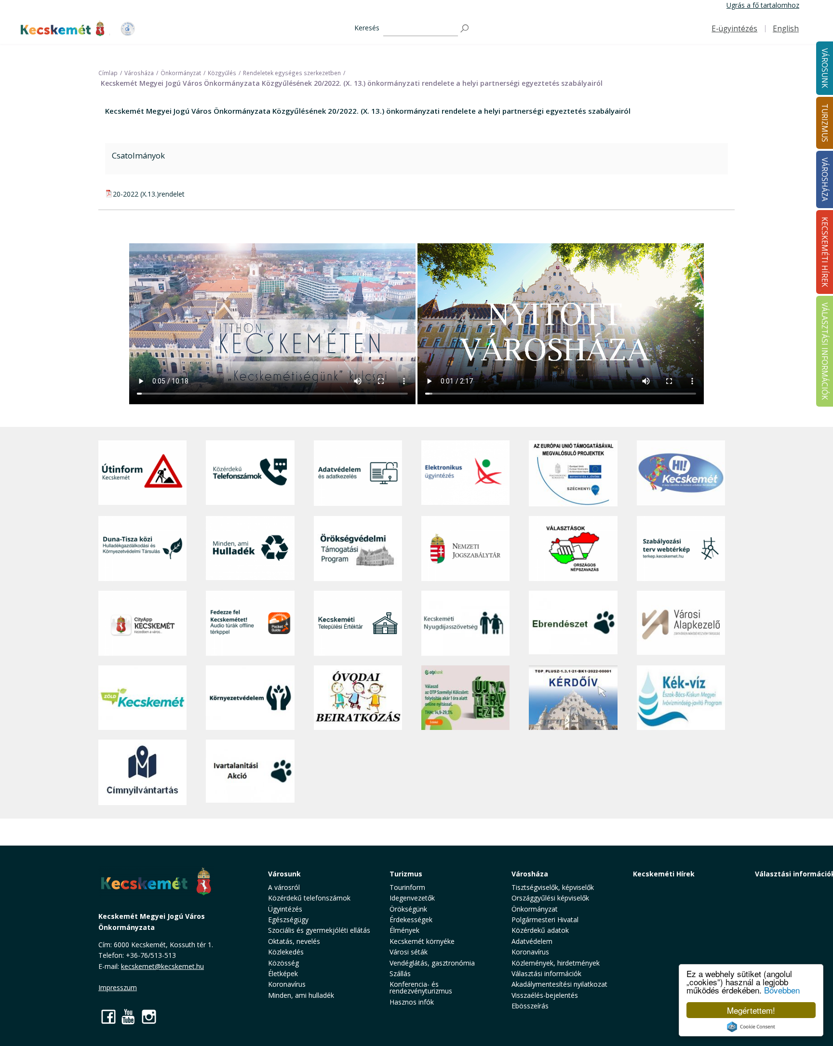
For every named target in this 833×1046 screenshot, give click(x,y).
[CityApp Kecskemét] (142, 623)
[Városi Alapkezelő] (681, 623)
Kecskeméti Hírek (664, 873)
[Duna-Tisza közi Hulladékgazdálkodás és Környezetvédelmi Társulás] (142, 548)
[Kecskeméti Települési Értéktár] (358, 623)
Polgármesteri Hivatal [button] (544, 919)
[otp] (465, 697)
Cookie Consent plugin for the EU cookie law (751, 1026)
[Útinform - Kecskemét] (142, 473)
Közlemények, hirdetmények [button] (555, 962)
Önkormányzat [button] (534, 909)
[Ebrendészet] (573, 623)
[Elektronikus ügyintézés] (465, 473)
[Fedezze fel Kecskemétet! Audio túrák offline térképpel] (250, 623)
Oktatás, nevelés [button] (294, 941)
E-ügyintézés (734, 28)
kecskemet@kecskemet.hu (162, 966)
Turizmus (406, 873)
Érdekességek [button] (411, 919)
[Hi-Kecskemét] (681, 473)
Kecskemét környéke (422, 941)
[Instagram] (149, 1016)
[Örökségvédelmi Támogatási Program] (358, 548)
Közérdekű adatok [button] (540, 930)
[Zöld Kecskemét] (142, 697)
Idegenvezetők (412, 897)
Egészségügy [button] (288, 919)
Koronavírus (287, 984)
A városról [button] (284, 887)
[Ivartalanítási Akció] (250, 772)
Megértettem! (751, 1010)
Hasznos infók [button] (412, 1001)
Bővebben (782, 990)
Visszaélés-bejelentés (544, 995)
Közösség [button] (283, 962)
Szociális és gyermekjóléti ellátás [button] (319, 930)
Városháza (529, 873)
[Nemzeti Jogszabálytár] (465, 548)
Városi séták (409, 951)
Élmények (404, 930)
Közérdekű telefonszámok (309, 897)
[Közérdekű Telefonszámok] (250, 473)
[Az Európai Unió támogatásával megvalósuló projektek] (573, 473)
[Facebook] (108, 1016)
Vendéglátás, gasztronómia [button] (432, 962)
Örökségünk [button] (408, 909)
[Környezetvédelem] (250, 697)
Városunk (284, 873)
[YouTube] (129, 1016)
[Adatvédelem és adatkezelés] (358, 473)
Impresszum (117, 987)
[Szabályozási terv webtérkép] (681, 548)
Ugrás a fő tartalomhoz (762, 5)
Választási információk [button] (546, 973)
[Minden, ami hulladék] (250, 548)
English (786, 28)
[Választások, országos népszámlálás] (573, 548)
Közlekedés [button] (286, 951)
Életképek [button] (283, 973)
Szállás (400, 973)
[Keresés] (465, 28)
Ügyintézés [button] (285, 909)
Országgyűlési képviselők (550, 897)
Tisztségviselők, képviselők (552, 887)
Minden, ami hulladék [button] (301, 995)
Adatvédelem (531, 941)
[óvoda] (358, 697)
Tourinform (407, 887)
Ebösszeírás (530, 1005)
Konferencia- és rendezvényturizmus (421, 987)
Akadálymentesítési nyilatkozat (559, 984)
